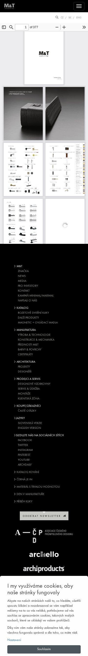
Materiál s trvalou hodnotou (38, 486)
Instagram (25, 450)
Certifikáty (25, 354)
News (22, 276)
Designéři (25, 371)
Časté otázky (27, 410)
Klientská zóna (28, 398)
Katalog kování (27, 472)
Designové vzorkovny (34, 384)
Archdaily (25, 464)
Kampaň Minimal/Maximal (36, 295)
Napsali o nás (27, 300)
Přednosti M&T (28, 344)
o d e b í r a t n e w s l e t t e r (43, 516)
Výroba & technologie (34, 335)
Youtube (24, 459)
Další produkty (28, 317)
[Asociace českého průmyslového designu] (44, 536)
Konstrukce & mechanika (36, 339)
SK (69, 18)
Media (22, 281)
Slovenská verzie (30, 423)
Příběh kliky (24, 501)
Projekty (24, 366)
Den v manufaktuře (30, 494)
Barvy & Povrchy (29, 349)
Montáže (24, 393)
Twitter (23, 445)
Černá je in (24, 479)
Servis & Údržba (29, 388)
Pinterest (24, 455)
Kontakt (24, 290)
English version (29, 428)
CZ (62, 18)
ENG (78, 18)
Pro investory (28, 286)
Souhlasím (44, 649)
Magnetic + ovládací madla (38, 322)
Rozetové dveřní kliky (33, 312)
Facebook (25, 440)
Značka (23, 271)
